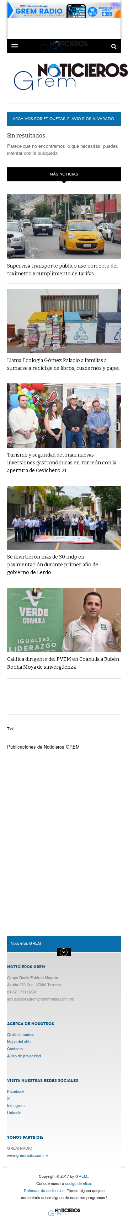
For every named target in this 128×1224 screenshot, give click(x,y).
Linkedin (14, 1112)
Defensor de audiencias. (45, 1190)
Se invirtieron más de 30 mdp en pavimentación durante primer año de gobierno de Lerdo (52, 565)
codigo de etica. (78, 1183)
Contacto (15, 1048)
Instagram (16, 1105)
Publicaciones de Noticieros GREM (43, 746)
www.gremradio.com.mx (28, 1155)
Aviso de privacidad (24, 1055)
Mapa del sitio (19, 1041)
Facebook (16, 1091)
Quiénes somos (20, 1034)
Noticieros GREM (64, 1212)
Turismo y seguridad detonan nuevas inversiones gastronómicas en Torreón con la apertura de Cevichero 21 (61, 463)
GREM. (81, 1176)
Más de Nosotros (64, 952)
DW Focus (64, 46)
